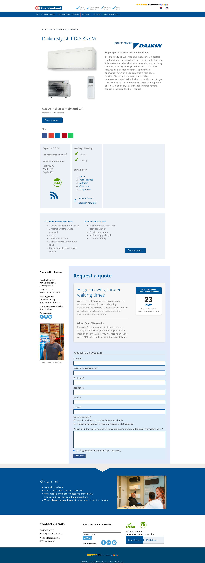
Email (77, 397)
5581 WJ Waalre (46, 285)
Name (77, 358)
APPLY (87, 538)
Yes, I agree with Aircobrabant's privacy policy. (98, 450)
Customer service (111, 15)
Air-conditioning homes (45, 15)
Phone (77, 407)
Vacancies (97, 15)
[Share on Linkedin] (57, 135)
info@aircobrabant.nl (50, 292)
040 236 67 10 (47, 289)
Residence (79, 387)
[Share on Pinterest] (64, 135)
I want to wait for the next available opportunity (99, 420)
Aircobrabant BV (47, 280)
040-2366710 (47, 530)
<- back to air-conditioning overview (60, 29)
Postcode (78, 378)
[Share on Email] (51, 135)
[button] (90, 15)
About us (85, 15)
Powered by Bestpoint (117, 562)
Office (82, 176)
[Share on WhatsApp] (70, 135)
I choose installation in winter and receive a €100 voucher (104, 423)
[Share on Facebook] (44, 135)
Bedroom (83, 182)
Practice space (86, 179)
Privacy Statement (135, 531)
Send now (79, 455)
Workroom (84, 186)
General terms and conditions (141, 534)
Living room (85, 189)
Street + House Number (86, 368)
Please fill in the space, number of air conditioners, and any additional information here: (118, 428)
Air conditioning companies (68, 15)
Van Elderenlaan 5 (48, 283)
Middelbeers (151, 540)
